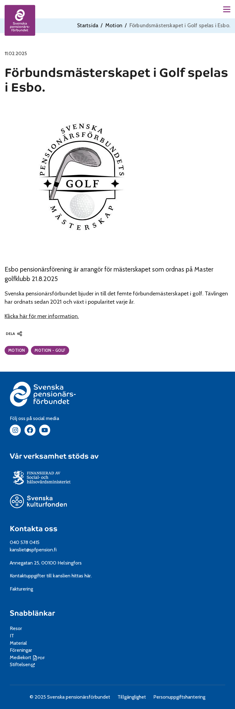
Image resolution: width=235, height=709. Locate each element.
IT (12, 636)
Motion (113, 25)
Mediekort (28, 657)
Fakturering (21, 589)
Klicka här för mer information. (42, 316)
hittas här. (82, 576)
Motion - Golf (50, 350)
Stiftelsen (22, 664)
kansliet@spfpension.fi (33, 550)
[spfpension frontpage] (20, 20)
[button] (226, 9)
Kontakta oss (34, 528)
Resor (16, 628)
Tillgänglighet (132, 697)
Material (18, 643)
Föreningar (21, 650)
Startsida (88, 25)
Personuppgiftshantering (179, 697)
